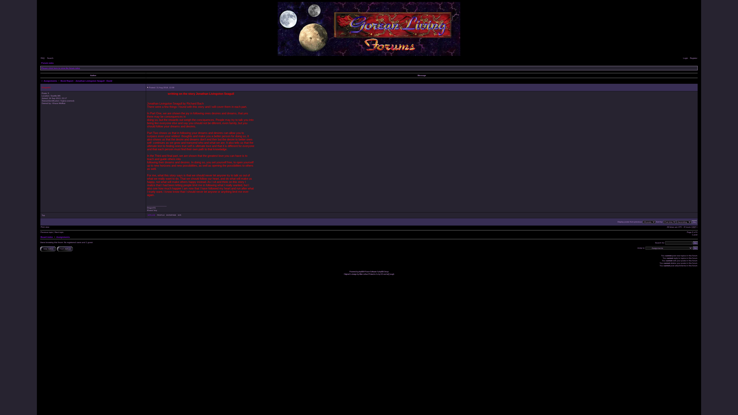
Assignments (50, 81)
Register (693, 58)
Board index (47, 237)
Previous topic (47, 232)
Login (685, 58)
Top (43, 215)
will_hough (390, 274)
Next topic (59, 232)
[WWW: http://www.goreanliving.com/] (171, 216)
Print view (45, 227)
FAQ (43, 58)
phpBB (361, 272)
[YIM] (179, 216)
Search (50, 58)
